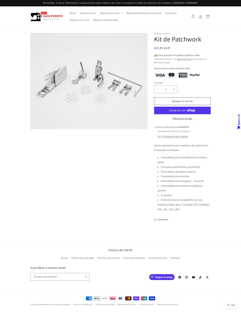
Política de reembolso (82, 304)
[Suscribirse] (85, 277)
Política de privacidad (82, 257)
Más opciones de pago (182, 118)
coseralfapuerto (44, 304)
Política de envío (146, 304)
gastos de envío (184, 59)
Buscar (64, 257)
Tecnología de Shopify (60, 304)
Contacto (175, 257)
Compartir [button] (162, 219)
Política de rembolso (134, 257)
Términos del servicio (127, 304)
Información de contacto (167, 304)
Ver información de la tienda (173, 136)
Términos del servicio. (108, 257)
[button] (111, 13)
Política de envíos (157, 257)
